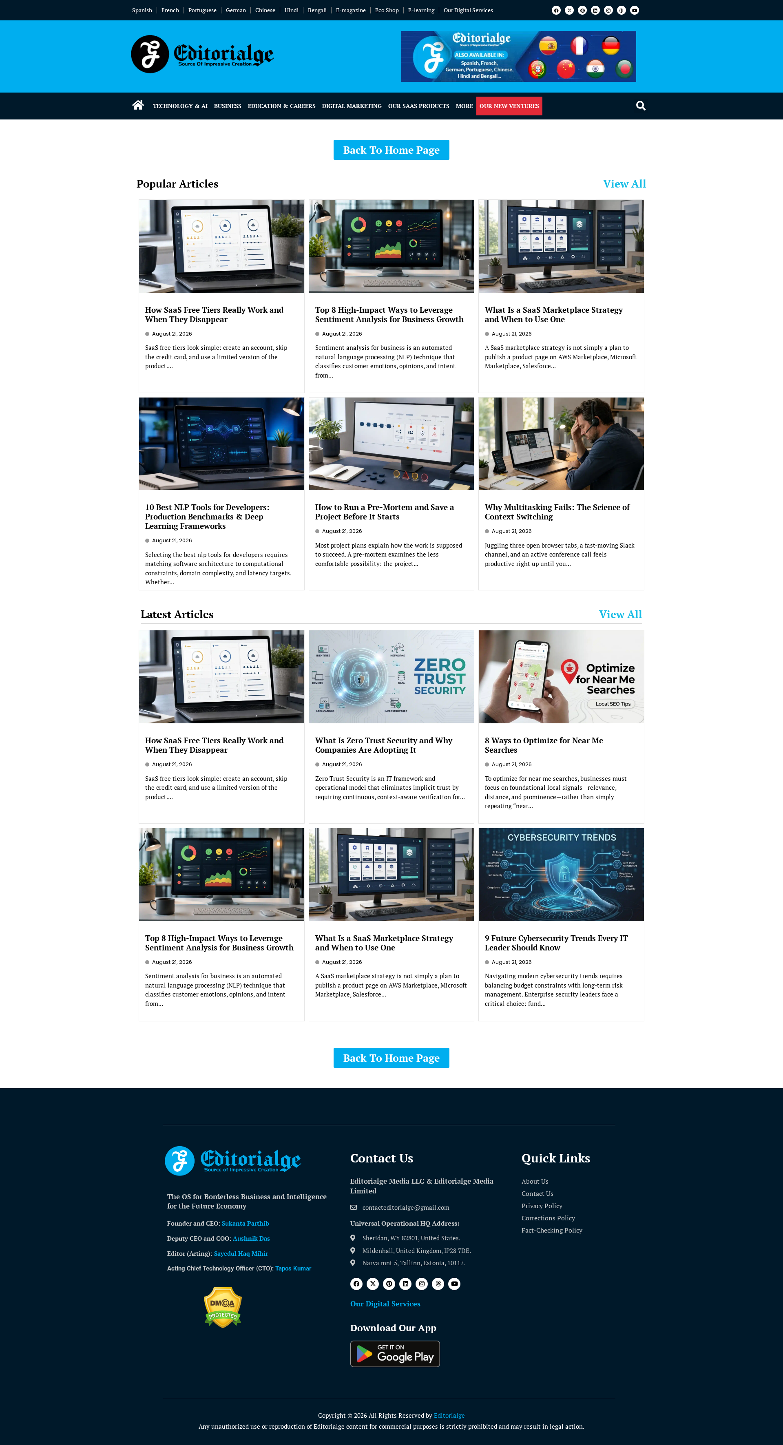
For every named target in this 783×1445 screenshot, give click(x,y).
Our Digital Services (468, 10)
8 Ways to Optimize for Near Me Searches (544, 745)
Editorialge (449, 1415)
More (464, 106)
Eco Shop (387, 10)
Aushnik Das (251, 1238)
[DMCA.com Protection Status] (223, 1326)
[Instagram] (608, 10)
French (170, 10)
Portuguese (202, 10)
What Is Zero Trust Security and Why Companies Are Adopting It (383, 745)
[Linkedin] (595, 10)
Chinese (265, 10)
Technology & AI (180, 106)
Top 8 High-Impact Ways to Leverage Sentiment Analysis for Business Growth (389, 314)
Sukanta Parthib (245, 1223)
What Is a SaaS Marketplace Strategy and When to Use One (554, 314)
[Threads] (621, 10)
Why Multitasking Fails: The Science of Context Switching (557, 511)
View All (624, 183)
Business (227, 106)
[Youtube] (634, 10)
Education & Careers (282, 106)
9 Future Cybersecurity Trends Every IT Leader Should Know (556, 942)
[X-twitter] (569, 10)
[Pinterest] (582, 10)
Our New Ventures (509, 106)
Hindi (292, 10)
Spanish (142, 10)
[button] (641, 106)
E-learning (421, 10)
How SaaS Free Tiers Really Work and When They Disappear (214, 314)
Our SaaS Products (418, 106)
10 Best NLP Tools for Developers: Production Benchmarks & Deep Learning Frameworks (207, 516)
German (236, 10)
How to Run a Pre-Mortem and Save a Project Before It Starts (384, 511)
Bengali (317, 10)
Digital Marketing (352, 106)
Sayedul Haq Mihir (241, 1253)
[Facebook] (556, 10)
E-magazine (351, 10)
